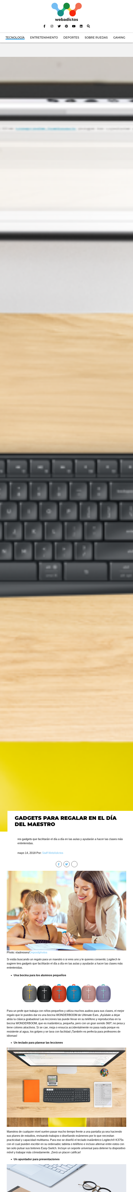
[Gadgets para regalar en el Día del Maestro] (66, 444)
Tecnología (15, 37)
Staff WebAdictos (52, 852)
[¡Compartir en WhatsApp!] (74, 864)
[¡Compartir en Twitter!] (67, 864)
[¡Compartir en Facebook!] (59, 864)
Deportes (71, 37)
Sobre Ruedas (96, 37)
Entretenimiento (44, 37)
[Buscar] (88, 26)
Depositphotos (38, 952)
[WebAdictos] (66, 11)
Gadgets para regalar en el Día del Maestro (66, 821)
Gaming (119, 37)
